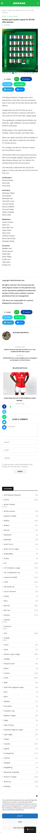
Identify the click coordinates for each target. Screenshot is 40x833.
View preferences (20, 828)
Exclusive (21, 615)
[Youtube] (28, 9)
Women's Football (21, 777)
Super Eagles (21, 734)
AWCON (21, 530)
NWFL (21, 697)
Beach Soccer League (21, 549)
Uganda (21, 749)
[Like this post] (17, 79)
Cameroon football (21, 577)
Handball (21, 659)
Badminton (21, 535)
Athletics (21, 525)
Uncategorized (21, 753)
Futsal (21, 649)
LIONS (21, 678)
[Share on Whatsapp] (4, 417)
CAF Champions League (21, 568)
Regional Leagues (21, 715)
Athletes (21, 521)
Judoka (21, 668)
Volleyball (21, 763)
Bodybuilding (21, 554)
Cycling (21, 596)
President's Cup (21, 711)
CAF (21, 563)
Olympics (21, 701)
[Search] (38, 3)
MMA (21, 682)
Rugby (21, 720)
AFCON (21, 500)
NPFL (21, 692)
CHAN (21, 582)
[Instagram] (24, 9)
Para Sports (21, 706)
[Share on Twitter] (4, 412)
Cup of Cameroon (21, 591)
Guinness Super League (21, 654)
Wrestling (21, 786)
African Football (9, 504)
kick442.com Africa (21, 332)
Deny (20, 822)
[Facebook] (19, 9)
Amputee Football (21, 516)
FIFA (21, 633)
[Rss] (38, 9)
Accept (20, 816)
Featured (7, 620)
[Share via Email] (4, 427)
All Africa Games (21, 511)
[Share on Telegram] (4, 422)
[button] (37, 796)
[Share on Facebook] (4, 406)
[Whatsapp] (36, 9)
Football (6, 638)
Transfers (21, 744)
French (21, 645)
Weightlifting (21, 767)
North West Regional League (21, 687)
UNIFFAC (21, 758)
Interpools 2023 (21, 664)
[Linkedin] (26, 9)
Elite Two (21, 610)
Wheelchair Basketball (21, 772)
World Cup (21, 782)
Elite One (21, 606)
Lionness (21, 673)
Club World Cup (21, 587)
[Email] (31, 9)
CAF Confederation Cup (21, 572)
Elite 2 (21, 601)
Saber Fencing (21, 725)
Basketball (21, 539)
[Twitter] (21, 9)
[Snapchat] (33, 9)
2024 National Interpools (21, 495)
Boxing (21, 558)
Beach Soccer (21, 544)
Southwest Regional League (21, 730)
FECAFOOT (8, 626)
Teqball (21, 739)
